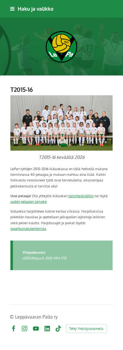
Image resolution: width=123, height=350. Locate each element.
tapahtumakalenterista (28, 228)
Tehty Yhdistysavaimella (86, 329)
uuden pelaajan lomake (28, 201)
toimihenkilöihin (81, 195)
